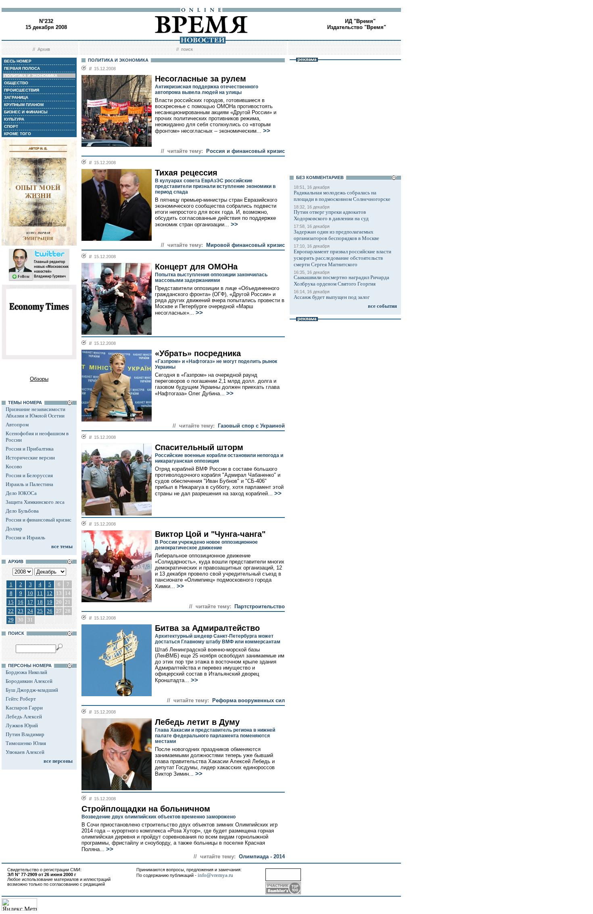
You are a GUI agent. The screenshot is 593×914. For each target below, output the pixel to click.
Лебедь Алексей (24, 717)
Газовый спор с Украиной (251, 426)
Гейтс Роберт (21, 699)
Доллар (14, 529)
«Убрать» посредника (198, 353)
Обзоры (39, 379)
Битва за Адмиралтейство (207, 628)
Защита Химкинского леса (35, 502)
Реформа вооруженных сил (248, 700)
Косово (14, 466)
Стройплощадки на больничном (145, 808)
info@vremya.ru (215, 875)
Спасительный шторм (199, 447)
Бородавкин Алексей (29, 681)
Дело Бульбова (22, 511)
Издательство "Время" (356, 27)
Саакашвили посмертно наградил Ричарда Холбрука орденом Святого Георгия (341, 280)
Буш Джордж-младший (32, 690)
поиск (187, 49)
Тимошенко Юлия (26, 743)
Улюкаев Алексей (25, 752)
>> (266, 130)
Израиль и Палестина (29, 484)
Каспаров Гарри (24, 708)
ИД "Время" (360, 21)
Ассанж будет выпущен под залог (332, 297)
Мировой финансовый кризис (245, 245)
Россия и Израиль (25, 537)
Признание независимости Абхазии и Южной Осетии (35, 412)
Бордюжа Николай (26, 672)
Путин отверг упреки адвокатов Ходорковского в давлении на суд (331, 215)
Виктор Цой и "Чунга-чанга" (210, 534)
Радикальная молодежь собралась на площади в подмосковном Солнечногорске (342, 196)
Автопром (17, 425)
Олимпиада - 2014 (262, 856)
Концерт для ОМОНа (196, 266)
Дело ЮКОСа (21, 493)
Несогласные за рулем (200, 78)
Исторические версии (30, 458)
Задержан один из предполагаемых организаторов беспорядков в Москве (336, 235)
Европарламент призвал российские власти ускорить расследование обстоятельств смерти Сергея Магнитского (342, 257)
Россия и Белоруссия (29, 475)
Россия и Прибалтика (30, 449)
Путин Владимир (25, 734)
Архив (44, 49)
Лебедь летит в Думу (197, 722)
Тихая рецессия (186, 172)
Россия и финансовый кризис (38, 520)
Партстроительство (259, 606)
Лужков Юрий (22, 725)
